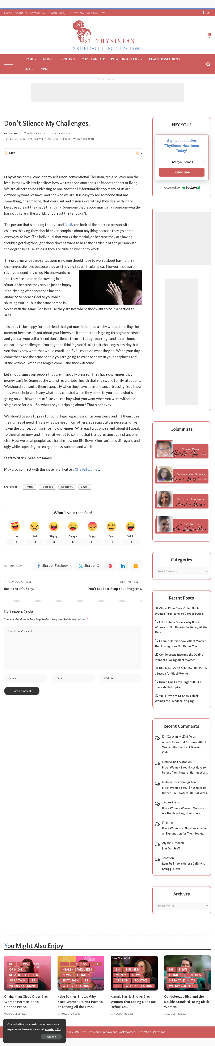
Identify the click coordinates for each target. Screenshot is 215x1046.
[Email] (135, 566)
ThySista (15, 133)
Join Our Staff (171, 848)
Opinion (66, 138)
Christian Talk (15, 138)
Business (80, 964)
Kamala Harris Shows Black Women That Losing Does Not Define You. (134, 1001)
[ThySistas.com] (107, 35)
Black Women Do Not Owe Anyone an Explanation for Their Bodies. (184, 830)
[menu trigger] (10, 64)
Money (121, 975)
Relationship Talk (23, 975)
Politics (141, 980)
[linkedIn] (123, 566)
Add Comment (61, 133)
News (55, 138)
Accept (51, 1036)
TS (33, 980)
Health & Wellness (39, 138)
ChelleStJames (87, 469)
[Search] (208, 64)
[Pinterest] (110, 566)
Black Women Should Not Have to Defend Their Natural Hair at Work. (185, 770)
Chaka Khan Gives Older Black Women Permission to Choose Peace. (27, 1001)
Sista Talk (17, 980)
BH (11, 964)
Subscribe (181, 172)
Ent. (96, 964)
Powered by (171, 187)
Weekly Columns (84, 138)
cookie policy (53, 1029)
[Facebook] (203, 12)
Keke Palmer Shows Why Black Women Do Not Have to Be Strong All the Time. (181, 627)
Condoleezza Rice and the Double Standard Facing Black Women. (186, 1001)
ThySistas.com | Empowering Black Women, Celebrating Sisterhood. (123, 1032)
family (68, 224)
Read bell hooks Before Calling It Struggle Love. (183, 866)
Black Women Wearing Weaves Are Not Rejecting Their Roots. (183, 810)
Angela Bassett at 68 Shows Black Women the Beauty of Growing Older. (184, 747)
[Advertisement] (107, 92)
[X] (208, 12)
